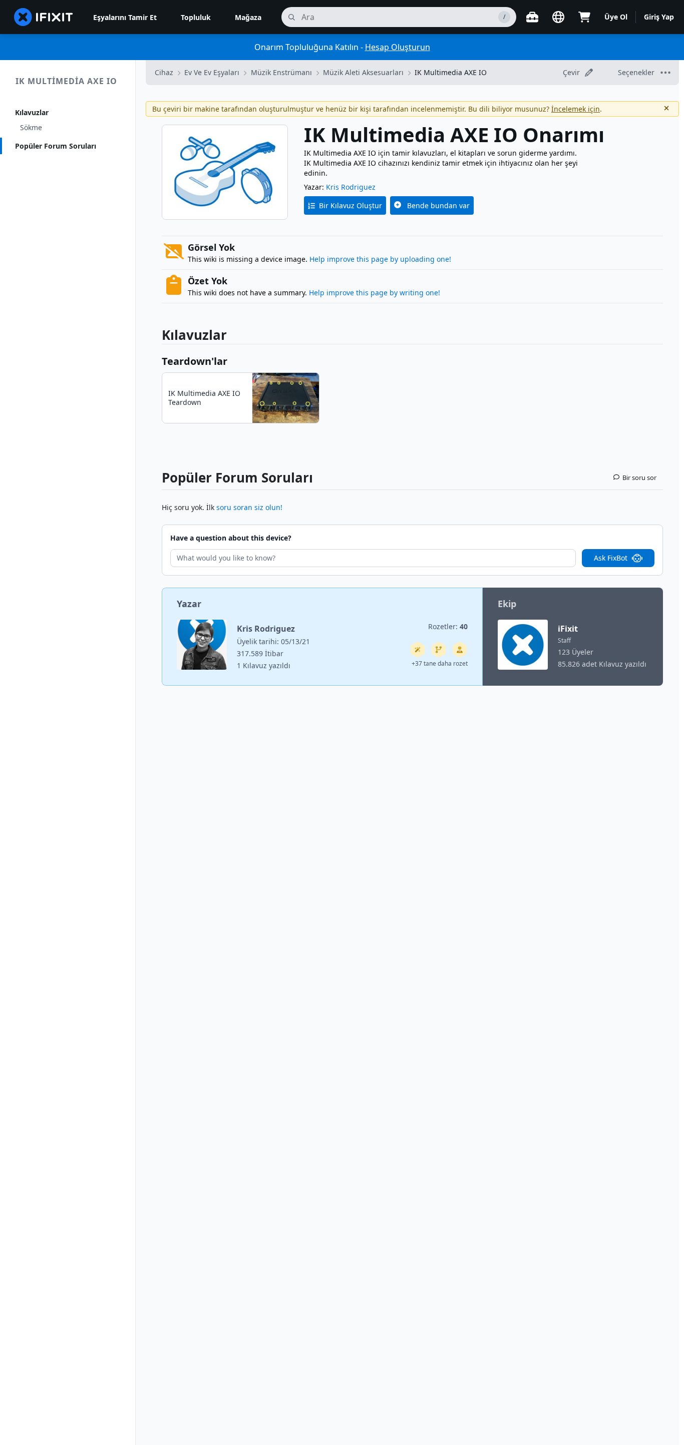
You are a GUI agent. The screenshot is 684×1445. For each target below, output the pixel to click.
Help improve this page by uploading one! (380, 259)
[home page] (43, 17)
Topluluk (196, 17)
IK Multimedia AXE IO (66, 81)
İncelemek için (575, 109)
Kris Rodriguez (351, 187)
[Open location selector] (558, 17)
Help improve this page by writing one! (374, 292)
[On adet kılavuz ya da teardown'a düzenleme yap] (460, 650)
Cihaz (164, 72)
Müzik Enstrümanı (281, 72)
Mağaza (248, 17)
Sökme (31, 127)
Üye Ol (615, 17)
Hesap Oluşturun (397, 47)
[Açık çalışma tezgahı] (532, 17)
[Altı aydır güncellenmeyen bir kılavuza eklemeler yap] (439, 650)
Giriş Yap (659, 17)
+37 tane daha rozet (440, 663)
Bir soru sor (639, 477)
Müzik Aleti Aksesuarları (363, 72)
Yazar (189, 604)
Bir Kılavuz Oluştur (350, 205)
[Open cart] (584, 17)
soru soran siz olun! (249, 507)
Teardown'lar (194, 361)
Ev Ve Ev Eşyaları (211, 72)
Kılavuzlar (32, 112)
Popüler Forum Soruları (55, 146)
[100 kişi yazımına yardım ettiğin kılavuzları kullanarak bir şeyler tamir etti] (418, 650)
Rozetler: (448, 626)
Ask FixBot (610, 558)
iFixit (568, 628)
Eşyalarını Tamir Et (125, 17)
